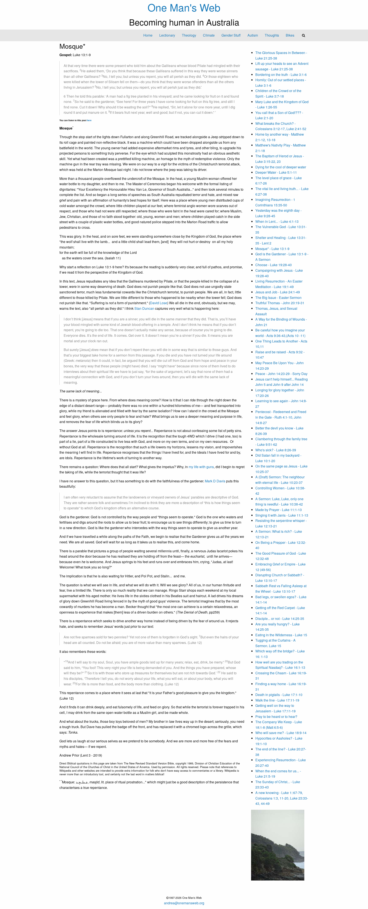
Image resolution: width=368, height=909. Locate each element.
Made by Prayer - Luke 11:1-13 (278, 509)
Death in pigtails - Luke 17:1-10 (278, 694)
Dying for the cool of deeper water (280, 167)
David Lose (158, 302)
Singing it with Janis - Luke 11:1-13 (281, 515)
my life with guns (201, 466)
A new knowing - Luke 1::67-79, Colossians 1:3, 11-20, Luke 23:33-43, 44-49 (281, 798)
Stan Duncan (144, 308)
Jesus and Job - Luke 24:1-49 (277, 292)
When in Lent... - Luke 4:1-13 (277, 221)
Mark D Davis (215, 481)
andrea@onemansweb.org (184, 902)
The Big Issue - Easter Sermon (278, 297)
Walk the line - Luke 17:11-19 (277, 700)
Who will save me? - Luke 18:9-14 (280, 732)
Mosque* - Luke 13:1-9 (272, 248)
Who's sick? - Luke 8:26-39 (275, 449)
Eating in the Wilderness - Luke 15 (281, 634)
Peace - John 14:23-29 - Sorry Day (281, 373)
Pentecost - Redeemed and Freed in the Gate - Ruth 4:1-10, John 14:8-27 (280, 417)
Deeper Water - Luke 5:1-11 (276, 172)
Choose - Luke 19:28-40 (273, 264)
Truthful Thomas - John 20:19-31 (279, 302)
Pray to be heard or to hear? (276, 716)
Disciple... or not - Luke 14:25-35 (279, 618)
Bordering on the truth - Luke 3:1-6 (281, 74)
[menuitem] (148, 35)
